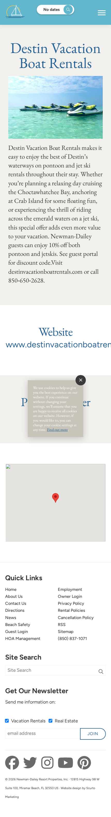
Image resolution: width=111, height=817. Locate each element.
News (10, 617)
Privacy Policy (71, 603)
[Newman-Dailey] (31, 12)
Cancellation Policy (76, 617)
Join (93, 733)
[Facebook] (13, 763)
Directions (15, 610)
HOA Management (22, 638)
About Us (14, 596)
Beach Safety (17, 624)
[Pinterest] (84, 763)
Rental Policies (71, 610)
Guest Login (16, 631)
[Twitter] (31, 763)
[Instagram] (48, 763)
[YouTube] (67, 763)
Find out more (57, 429)
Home (11, 589)
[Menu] (102, 13)
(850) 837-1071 (72, 638)
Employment (70, 589)
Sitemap (66, 631)
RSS (62, 624)
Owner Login (70, 596)
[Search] (101, 671)
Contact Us (15, 603)
